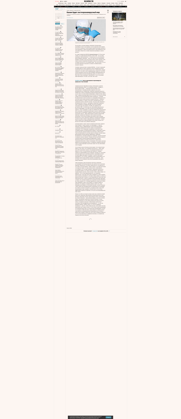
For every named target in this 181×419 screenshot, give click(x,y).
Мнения (116, 3)
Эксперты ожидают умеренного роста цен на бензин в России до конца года (59, 85)
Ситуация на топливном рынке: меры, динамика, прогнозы (100, 8)
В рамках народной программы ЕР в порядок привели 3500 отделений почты (59, 147)
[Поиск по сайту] (119, 1)
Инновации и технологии (100, 4)
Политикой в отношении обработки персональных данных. (90, 418)
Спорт (114, 4)
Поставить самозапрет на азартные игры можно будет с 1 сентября (59, 39)
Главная (68, 10)
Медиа (86, 3)
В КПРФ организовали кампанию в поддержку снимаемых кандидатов (59, 44)
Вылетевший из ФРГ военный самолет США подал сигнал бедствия (59, 141)
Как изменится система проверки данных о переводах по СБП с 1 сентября (59, 28)
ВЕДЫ (57, 4)
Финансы (73, 3)
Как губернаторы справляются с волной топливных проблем (59, 49)
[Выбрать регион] (118, 1)
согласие (84, 417)
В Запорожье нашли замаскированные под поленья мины (59, 177)
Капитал (85, 4)
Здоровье (110, 4)
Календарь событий (57, 9)
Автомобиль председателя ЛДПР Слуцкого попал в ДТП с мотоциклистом (59, 152)
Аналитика (81, 4)
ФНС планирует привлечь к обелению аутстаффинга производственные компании (59, 69)
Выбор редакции (69, 8)
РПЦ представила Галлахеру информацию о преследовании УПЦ (59, 157)
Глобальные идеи (61, 3)
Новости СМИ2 (69, 228)
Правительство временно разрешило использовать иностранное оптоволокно (59, 91)
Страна (88, 4)
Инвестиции (78, 3)
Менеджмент (104, 3)
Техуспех (106, 4)
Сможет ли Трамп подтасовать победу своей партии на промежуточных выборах (59, 122)
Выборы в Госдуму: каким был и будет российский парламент (119, 8)
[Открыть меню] (125, 1)
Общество (99, 3)
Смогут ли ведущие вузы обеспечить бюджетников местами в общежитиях (59, 59)
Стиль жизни (108, 3)
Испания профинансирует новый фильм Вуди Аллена (59, 161)
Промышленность (93, 4)
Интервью (112, 3)
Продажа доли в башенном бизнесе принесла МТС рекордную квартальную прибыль (59, 75)
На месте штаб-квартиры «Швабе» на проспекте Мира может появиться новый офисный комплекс (59, 96)
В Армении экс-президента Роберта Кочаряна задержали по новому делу (59, 112)
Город (73, 4)
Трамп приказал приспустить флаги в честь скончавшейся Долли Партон (59, 172)
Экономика (69, 3)
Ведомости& (77, 4)
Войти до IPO (57, 133)
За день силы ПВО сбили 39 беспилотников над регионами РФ (59, 181)
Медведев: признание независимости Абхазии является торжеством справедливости (59, 166)
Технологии (82, 3)
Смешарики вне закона (59, 130)
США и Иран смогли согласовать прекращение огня (59, 137)
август (62, 8)
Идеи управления (68, 4)
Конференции (118, 4)
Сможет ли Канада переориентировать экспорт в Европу (58, 64)
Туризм (122, 4)
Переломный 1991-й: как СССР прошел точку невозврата (81, 8)
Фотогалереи (121, 3)
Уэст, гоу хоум (57, 126)
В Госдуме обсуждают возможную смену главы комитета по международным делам (59, 34)
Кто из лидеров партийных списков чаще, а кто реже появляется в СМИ (59, 54)
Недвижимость (90, 3)
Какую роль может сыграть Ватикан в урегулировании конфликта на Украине (59, 117)
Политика (95, 3)
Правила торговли (62, 4)
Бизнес (66, 3)
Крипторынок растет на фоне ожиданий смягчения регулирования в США (59, 107)
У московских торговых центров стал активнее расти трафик (59, 80)
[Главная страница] (88, 1)
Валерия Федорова (94, 54)
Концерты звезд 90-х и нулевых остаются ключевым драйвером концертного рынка (59, 102)
